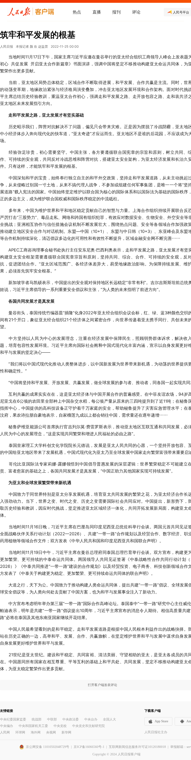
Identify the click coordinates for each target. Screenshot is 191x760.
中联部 (52, 719)
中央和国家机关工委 (33, 726)
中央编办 (6, 726)
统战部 (36, 719)
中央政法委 (70, 719)
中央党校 (60, 726)
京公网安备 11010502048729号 (47, 747)
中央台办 (90, 719)
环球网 (20, 732)
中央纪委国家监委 (13, 719)
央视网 (51, 732)
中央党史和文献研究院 (88, 726)
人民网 (5, 732)
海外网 (36, 732)
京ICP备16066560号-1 (89, 747)
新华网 (66, 732)
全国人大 (109, 719)
